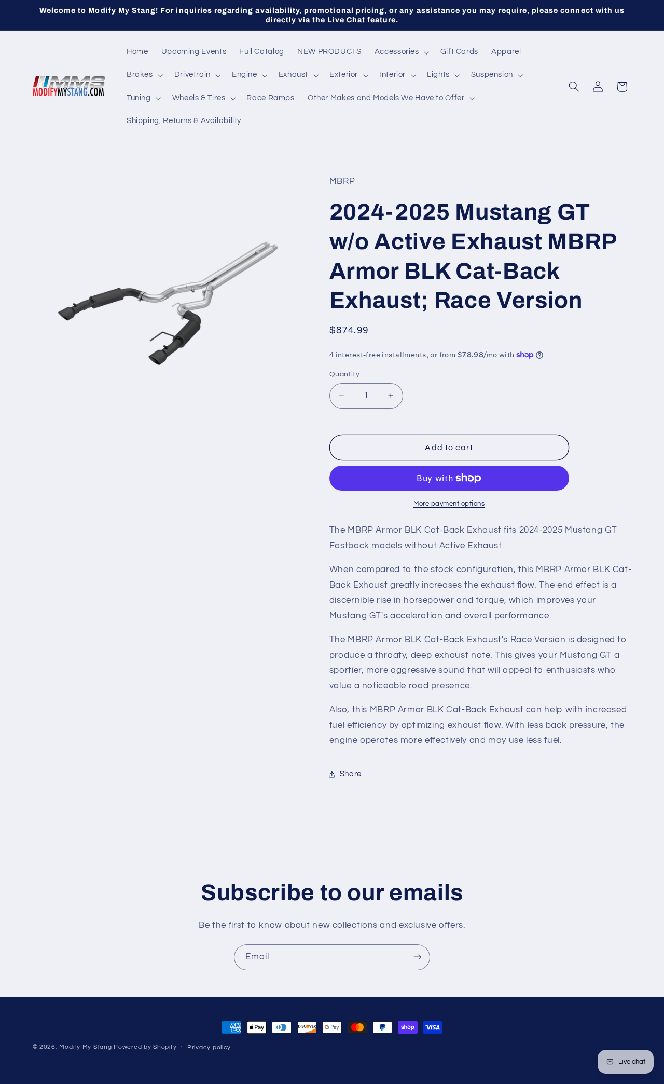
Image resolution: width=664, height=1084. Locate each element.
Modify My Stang (85, 1047)
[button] (401, 52)
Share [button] (351, 774)
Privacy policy (209, 1047)
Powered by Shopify (145, 1047)
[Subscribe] (418, 957)
